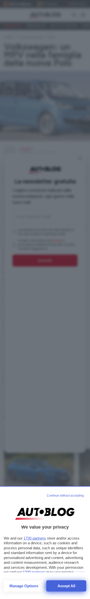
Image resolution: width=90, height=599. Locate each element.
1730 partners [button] (35, 538)
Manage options (24, 586)
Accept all (66, 586)
